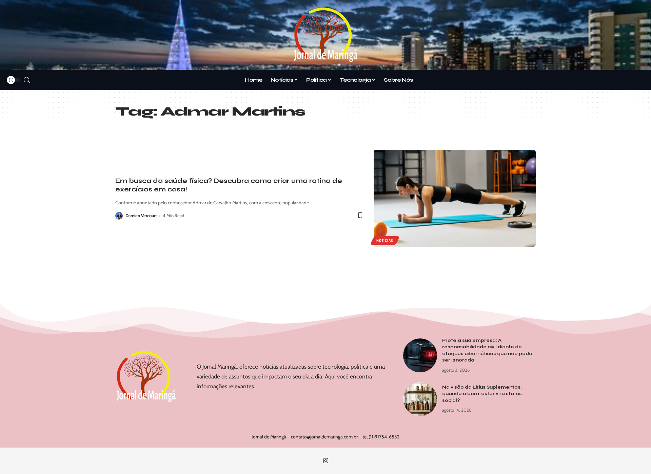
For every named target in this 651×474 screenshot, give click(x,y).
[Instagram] (325, 461)
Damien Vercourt (141, 215)
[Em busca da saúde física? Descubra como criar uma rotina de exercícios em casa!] (455, 198)
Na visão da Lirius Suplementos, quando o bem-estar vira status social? (482, 394)
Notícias (384, 240)
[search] (27, 80)
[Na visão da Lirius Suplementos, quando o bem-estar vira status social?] (420, 399)
